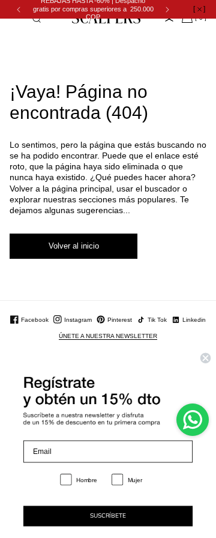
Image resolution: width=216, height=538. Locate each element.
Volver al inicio (74, 245)
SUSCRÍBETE (107, 516)
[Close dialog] (205, 358)
